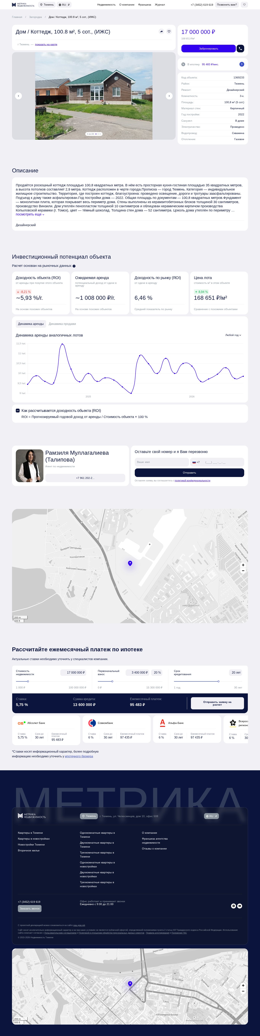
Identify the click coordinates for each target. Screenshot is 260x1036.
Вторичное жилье (29, 850)
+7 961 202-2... (85, 477)
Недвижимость (106, 4)
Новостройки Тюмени (31, 844)
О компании (126, 4)
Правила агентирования (157, 933)
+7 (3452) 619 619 (202, 4)
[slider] (51, 681)
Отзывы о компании (154, 848)
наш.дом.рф (79, 925)
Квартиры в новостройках (34, 838)
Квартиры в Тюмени (30, 832)
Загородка (35, 16)
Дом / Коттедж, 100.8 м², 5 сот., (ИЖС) (72, 16)
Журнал (160, 4)
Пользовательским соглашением (60, 933)
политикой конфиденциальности (192, 480)
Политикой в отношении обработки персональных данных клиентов (111, 933)
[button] (130, 563)
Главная (17, 16)
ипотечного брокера (79, 756)
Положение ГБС (179, 933)
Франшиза (144, 4)
